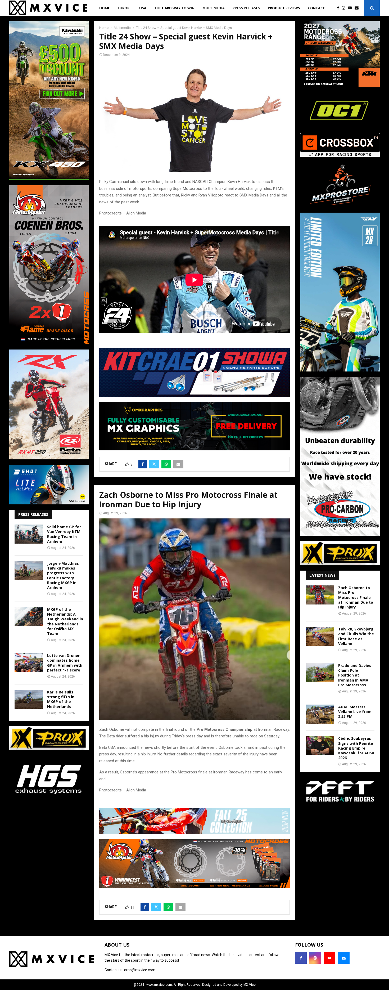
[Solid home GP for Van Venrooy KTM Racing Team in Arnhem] (29, 534)
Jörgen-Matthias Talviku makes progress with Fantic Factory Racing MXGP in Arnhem (63, 575)
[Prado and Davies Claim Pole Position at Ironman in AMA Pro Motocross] (320, 672)
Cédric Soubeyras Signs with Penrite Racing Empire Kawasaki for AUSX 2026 (356, 748)
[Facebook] (339, 8)
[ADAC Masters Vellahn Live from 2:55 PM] (320, 714)
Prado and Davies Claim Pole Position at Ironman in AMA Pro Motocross (354, 675)
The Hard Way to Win (174, 8)
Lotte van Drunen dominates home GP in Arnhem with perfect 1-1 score (64, 663)
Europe (124, 8)
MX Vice (249, 985)
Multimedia (213, 8)
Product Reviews (284, 8)
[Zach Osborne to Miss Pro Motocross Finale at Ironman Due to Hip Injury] (320, 594)
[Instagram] (345, 8)
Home (104, 8)
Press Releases (246, 8)
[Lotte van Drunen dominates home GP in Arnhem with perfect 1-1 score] (29, 662)
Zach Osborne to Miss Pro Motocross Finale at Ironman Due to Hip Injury (355, 597)
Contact (316, 8)
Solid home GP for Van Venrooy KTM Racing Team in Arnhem (64, 534)
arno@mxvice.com (139, 970)
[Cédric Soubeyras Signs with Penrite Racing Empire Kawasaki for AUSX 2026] (320, 745)
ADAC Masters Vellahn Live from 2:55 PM (355, 711)
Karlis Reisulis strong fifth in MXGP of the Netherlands (60, 699)
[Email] (358, 8)
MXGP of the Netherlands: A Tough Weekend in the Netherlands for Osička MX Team (65, 621)
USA (142, 8)
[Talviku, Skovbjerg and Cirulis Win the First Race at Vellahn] (320, 636)
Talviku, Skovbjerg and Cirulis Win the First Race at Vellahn (356, 636)
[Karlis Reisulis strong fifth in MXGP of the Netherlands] (29, 699)
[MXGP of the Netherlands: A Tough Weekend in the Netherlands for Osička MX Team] (29, 616)
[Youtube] (351, 8)
